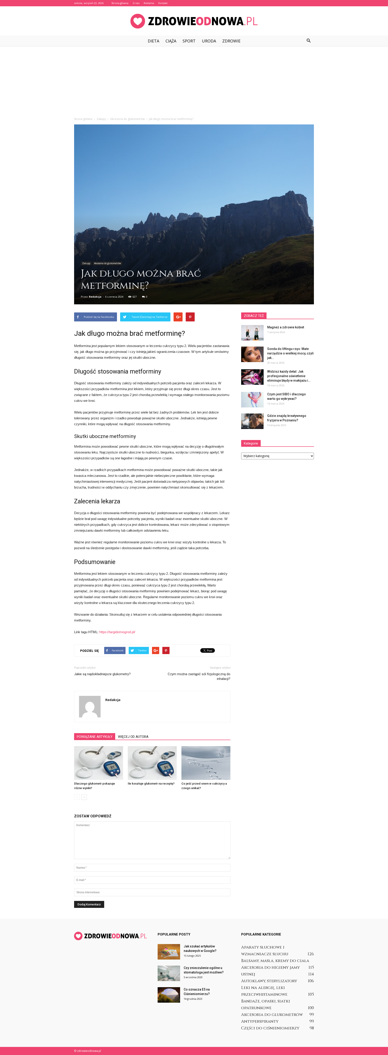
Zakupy (86, 263)
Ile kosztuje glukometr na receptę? (151, 783)
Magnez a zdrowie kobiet (285, 327)
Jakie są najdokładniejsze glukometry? (102, 674)
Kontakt (163, 3)
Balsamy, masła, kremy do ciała (275, 961)
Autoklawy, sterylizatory (269, 981)
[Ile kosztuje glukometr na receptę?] (152, 763)
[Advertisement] (194, 80)
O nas (136, 3)
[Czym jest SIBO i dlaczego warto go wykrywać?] (252, 399)
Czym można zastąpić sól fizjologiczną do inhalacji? (199, 676)
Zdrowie (231, 41)
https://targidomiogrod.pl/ (117, 632)
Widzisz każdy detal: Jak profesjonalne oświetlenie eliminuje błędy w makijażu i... (289, 376)
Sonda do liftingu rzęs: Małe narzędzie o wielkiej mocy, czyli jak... (290, 353)
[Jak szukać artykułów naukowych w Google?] (169, 952)
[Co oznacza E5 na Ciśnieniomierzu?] (169, 995)
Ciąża (170, 41)
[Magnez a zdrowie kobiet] (252, 333)
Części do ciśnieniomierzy (270, 1028)
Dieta (153, 41)
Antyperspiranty (259, 1021)
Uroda (209, 41)
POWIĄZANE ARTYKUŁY (94, 737)
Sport (189, 41)
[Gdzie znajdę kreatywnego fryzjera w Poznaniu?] (252, 421)
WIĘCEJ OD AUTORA (133, 737)
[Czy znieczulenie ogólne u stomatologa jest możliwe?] (169, 973)
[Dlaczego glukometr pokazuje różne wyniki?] (98, 763)
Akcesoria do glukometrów (107, 263)
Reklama (149, 3)
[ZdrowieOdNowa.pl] (194, 21)
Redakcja (95, 296)
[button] (308, 40)
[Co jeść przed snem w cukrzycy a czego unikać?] (205, 763)
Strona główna (119, 3)
